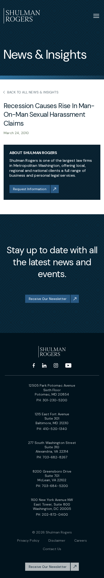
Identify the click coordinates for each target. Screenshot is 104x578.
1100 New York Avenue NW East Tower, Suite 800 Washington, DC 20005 (52, 504)
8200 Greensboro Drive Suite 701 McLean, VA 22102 (52, 475)
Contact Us (52, 549)
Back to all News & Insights (33, 92)
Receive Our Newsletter (48, 299)
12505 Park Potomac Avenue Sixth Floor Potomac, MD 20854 (52, 389)
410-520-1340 (55, 429)
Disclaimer (56, 540)
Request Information (29, 189)
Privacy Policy (28, 540)
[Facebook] (34, 365)
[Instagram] (56, 365)
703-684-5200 (55, 486)
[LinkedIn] (44, 365)
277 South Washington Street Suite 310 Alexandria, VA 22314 (52, 447)
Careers (80, 540)
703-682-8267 (55, 457)
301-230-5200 (55, 400)
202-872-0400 (55, 514)
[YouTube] (68, 365)
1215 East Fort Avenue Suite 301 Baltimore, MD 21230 (52, 418)
